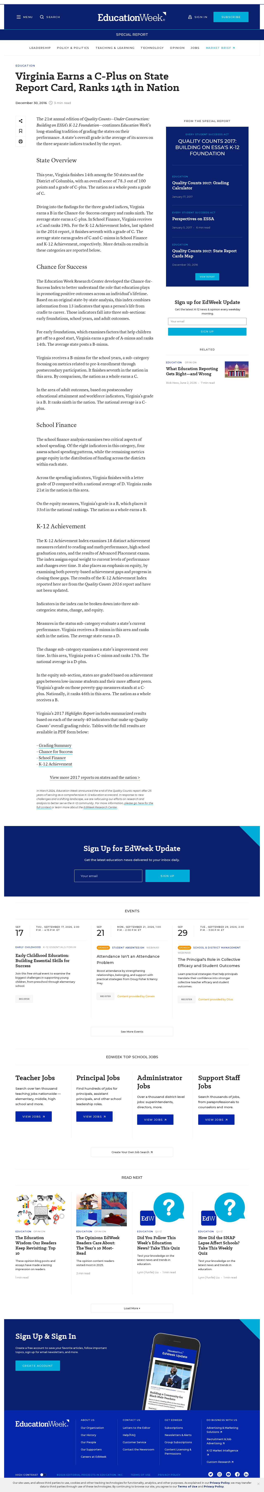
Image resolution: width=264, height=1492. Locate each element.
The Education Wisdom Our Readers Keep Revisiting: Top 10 (35, 1245)
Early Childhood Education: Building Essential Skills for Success (42, 960)
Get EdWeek (173, 1420)
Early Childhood (28, 947)
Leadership (40, 47)
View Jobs (32, 1116)
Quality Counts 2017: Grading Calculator (200, 185)
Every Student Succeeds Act (194, 212)
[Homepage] (132, 17)
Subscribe (231, 17)
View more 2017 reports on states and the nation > (95, 777)
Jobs (195, 47)
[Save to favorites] (21, 131)
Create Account (37, 1365)
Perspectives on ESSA (193, 218)
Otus (229, 999)
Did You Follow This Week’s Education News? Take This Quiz (158, 1243)
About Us (88, 1420)
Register (24, 999)
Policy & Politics (73, 47)
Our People (88, 1442)
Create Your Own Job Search (131, 1152)
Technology (152, 47)
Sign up (167, 876)
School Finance (52, 757)
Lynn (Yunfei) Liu (148, 1272)
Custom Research (219, 1461)
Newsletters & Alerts (178, 1435)
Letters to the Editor (136, 1427)
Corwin (150, 996)
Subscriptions (174, 1427)
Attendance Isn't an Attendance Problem (128, 959)
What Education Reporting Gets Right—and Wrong (192, 371)
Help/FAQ (129, 1435)
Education (25, 65)
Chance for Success (56, 751)
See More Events (132, 1031)
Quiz (158, 1231)
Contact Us (131, 1420)
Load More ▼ (132, 1308)
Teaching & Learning (115, 47)
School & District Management (217, 947)
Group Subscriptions (178, 1442)
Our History (88, 1435)
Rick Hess (172, 382)
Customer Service (134, 1442)
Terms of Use (141, 1474)
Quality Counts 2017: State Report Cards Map (204, 253)
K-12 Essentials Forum (60, 947)
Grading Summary (55, 745)
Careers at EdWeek (93, 1456)
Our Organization (92, 1427)
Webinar (152, 947)
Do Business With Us (222, 1420)
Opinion (177, 47)
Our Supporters (91, 1449)
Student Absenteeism (128, 947)
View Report (207, 277)
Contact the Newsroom (138, 1449)
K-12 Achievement (55, 764)
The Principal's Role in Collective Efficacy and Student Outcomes (209, 962)
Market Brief (219, 47)
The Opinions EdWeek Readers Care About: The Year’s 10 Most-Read (98, 1245)
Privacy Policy (169, 1474)
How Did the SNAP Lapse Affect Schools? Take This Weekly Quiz (218, 1245)
